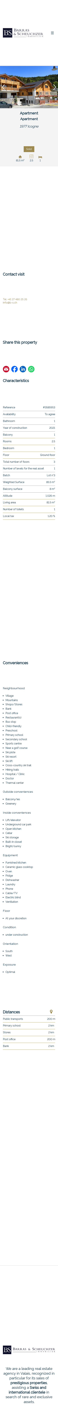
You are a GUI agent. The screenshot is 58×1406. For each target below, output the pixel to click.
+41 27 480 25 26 (15, 299)
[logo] (23, 33)
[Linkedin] (23, 369)
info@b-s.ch (10, 302)
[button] (3, 87)
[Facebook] (14, 369)
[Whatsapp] (31, 369)
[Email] (6, 369)
